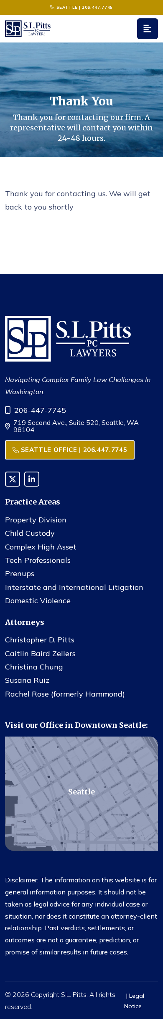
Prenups (19, 573)
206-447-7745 (40, 410)
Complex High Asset (40, 547)
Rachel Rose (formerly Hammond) (65, 694)
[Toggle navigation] (147, 28)
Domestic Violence (38, 600)
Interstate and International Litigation (74, 587)
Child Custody (30, 533)
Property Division (35, 519)
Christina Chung (34, 667)
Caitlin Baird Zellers (40, 653)
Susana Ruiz (27, 680)
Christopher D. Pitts (39, 639)
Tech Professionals (38, 560)
